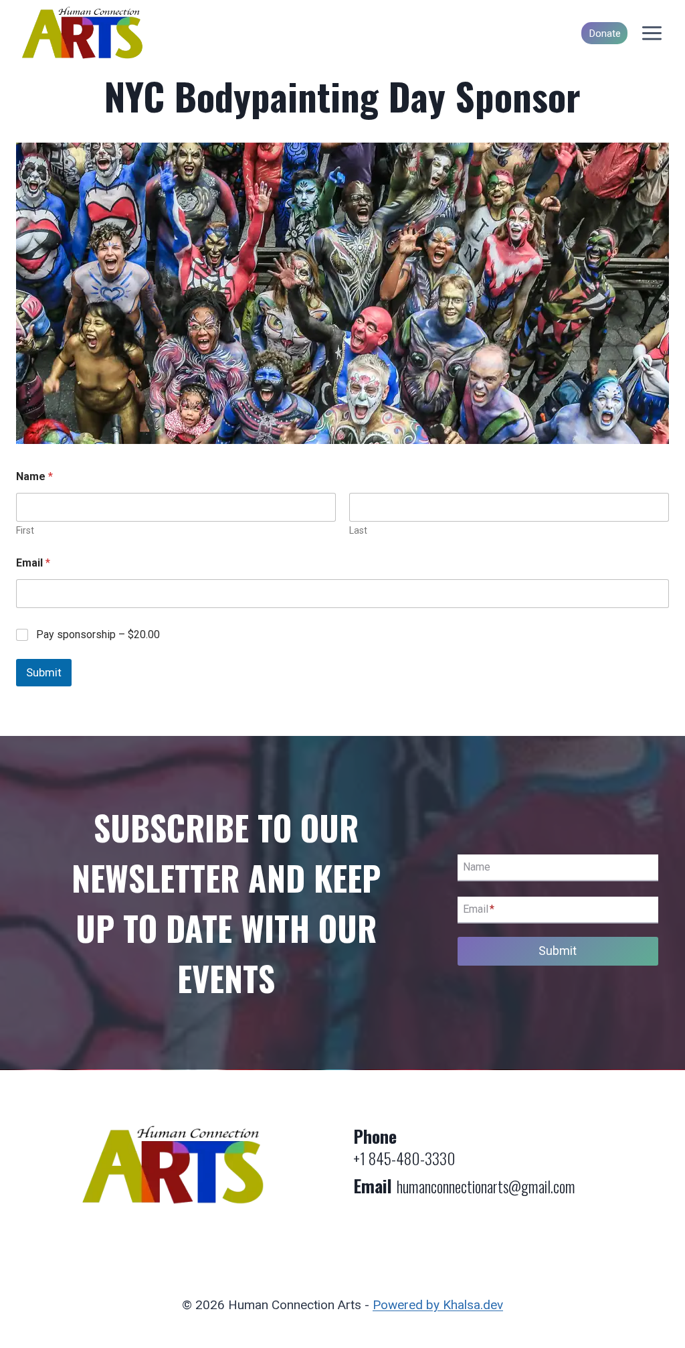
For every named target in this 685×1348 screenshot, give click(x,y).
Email (33, 562)
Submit (44, 672)
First (25, 530)
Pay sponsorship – (98, 634)
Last (358, 530)
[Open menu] (651, 33)
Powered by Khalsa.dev (438, 1305)
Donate (605, 33)
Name (476, 866)
